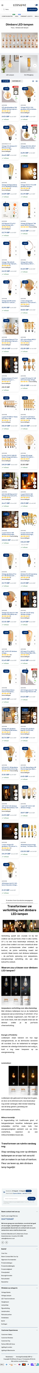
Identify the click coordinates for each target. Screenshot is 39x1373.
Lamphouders (5, 1311)
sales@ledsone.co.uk (8, 1238)
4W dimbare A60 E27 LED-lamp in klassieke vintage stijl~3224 (9, 884)
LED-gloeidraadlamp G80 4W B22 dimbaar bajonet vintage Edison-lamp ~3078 (10, 108)
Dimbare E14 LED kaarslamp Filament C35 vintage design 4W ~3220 (29, 575)
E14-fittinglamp (28, 75)
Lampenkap (4, 1305)
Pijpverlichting (5, 1308)
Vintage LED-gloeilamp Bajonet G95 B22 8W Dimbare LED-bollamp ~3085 (27, 729)
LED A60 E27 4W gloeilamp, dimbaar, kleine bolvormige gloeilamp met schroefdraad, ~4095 (10, 768)
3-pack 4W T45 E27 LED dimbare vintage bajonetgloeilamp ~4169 (28, 807)
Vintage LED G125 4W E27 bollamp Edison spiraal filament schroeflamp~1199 (29, 147)
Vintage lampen (6, 1295)
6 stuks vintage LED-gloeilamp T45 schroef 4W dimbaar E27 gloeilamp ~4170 (10, 845)
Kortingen (4, 1324)
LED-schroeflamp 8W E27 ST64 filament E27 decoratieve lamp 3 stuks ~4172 (28, 340)
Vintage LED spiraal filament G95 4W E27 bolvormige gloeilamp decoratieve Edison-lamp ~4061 (28, 456)
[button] (35, 65)
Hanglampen (5, 1302)
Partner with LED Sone (8, 1344)
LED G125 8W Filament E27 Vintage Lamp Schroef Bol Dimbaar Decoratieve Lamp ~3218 (10, 495)
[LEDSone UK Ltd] (19, 5)
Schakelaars (5, 1317)
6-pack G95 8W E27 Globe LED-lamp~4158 (10, 417)
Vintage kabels (6, 1292)
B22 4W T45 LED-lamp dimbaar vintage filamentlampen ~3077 (27, 613)
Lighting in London (6, 1347)
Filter (6, 81)
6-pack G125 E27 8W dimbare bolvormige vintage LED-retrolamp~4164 (8, 533)
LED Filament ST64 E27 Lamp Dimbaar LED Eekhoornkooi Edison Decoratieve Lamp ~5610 (9, 224)
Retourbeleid (5, 1278)
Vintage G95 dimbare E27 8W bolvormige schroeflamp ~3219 (9, 147)
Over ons (4, 1253)
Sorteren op (16, 81)
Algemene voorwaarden (8, 1259)
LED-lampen (10, 75)
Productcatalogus (6, 1263)
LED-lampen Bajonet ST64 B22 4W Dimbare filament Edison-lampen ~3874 (10, 340)
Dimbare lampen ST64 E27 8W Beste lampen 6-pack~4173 (10, 379)
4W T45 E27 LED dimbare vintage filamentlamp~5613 (10, 806)
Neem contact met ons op (9, 1256)
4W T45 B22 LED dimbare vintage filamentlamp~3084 (9, 652)
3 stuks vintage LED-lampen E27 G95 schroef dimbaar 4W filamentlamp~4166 (28, 301)
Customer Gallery (6, 1334)
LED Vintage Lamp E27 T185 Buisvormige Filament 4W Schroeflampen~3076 (29, 691)
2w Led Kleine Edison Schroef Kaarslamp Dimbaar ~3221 (8, 691)
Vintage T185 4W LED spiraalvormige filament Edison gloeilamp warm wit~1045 (9, 263)
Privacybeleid (5, 1272)
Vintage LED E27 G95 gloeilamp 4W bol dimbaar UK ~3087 (28, 108)
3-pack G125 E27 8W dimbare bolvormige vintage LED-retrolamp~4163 (27, 495)
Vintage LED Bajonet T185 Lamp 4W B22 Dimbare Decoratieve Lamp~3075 (28, 224)
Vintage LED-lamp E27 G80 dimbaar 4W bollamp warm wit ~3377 (10, 613)
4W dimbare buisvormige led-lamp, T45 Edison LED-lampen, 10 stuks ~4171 (29, 845)
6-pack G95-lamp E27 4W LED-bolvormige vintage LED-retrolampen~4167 (28, 379)
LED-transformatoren (8, 1298)
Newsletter (4, 1282)
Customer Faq (5, 1341)
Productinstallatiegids (8, 1266)
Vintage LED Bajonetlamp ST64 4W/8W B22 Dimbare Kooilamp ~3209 (10, 185)
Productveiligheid (6, 1269)
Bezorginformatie (6, 1275)
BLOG (3, 1321)
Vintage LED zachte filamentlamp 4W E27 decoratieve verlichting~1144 (27, 263)
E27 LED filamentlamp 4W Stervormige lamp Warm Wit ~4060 (28, 768)
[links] (10, 64)
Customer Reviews (7, 1337)
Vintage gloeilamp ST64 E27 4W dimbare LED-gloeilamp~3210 (9, 575)
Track (32, 1198)
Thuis (12, 27)
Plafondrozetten (6, 1314)
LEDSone (4, 105)
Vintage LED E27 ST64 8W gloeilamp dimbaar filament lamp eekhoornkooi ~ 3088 (28, 185)
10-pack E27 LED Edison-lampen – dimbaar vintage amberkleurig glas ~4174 (28, 417)
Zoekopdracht (32, 9)
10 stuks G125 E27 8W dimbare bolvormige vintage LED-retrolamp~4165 (27, 533)
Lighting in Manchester (8, 1350)
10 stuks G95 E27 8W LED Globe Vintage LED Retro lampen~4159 (9, 456)
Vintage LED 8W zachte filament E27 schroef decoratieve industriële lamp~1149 (9, 301)
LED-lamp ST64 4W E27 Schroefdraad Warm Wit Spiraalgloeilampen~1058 (28, 652)
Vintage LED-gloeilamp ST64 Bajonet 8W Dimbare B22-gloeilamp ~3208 (10, 729)
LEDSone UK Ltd (6, 144)
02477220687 (7, 1219)
